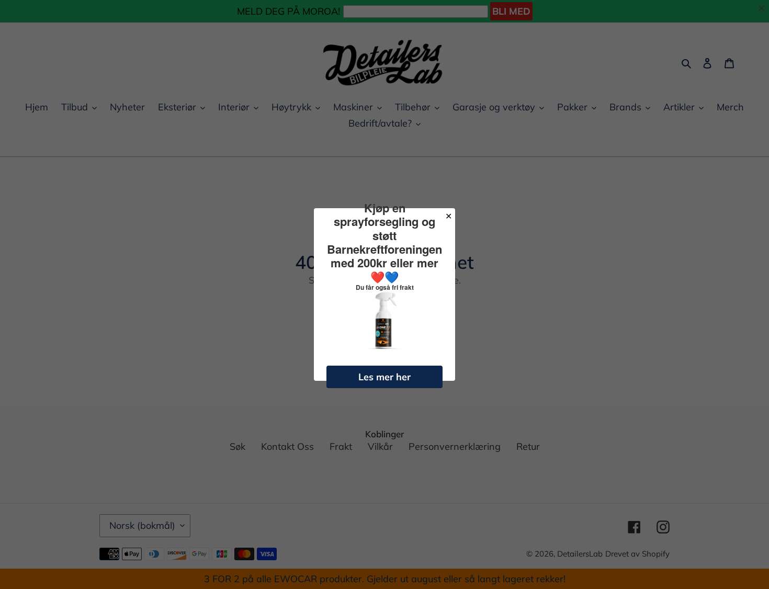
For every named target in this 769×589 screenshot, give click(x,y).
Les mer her (384, 377)
